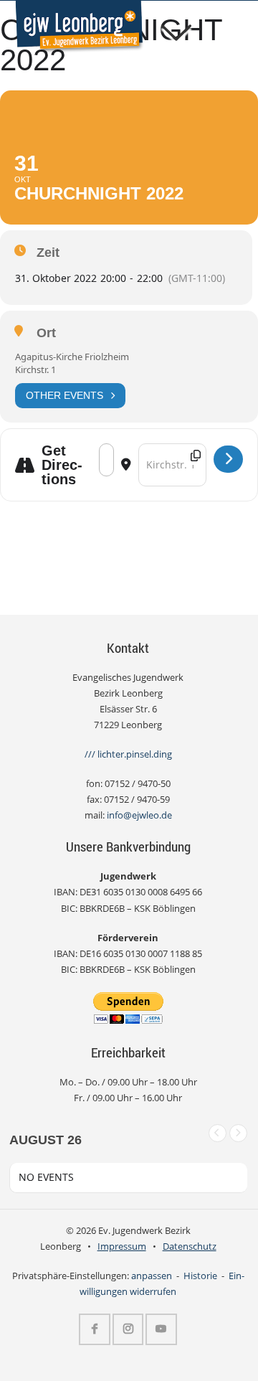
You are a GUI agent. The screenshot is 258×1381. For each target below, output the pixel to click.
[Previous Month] (217, 1133)
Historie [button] (200, 1276)
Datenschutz (189, 1246)
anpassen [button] (151, 1276)
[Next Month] (238, 1133)
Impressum (121, 1246)
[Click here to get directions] (228, 459)
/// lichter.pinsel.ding (128, 754)
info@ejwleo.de (139, 815)
